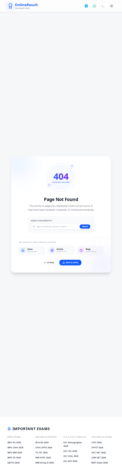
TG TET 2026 (41, 452)
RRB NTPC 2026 (43, 457)
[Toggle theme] (103, 6)
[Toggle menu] (112, 6)
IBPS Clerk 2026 (15, 447)
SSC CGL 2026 (70, 451)
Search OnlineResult (41, 221)
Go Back (50, 262)
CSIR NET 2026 (98, 457)
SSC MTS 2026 (70, 461)
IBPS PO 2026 (14, 442)
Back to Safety (72, 262)
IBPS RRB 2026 (14, 452)
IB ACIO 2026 (42, 442)
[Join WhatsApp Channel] (95, 6)
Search (85, 226)
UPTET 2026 (97, 447)
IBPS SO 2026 (14, 457)
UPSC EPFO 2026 (43, 447)
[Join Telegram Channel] (86, 6)
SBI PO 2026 (13, 462)
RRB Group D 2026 (44, 462)
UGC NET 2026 (98, 452)
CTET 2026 (96, 442)
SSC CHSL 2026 (70, 456)
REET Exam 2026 (99, 462)
